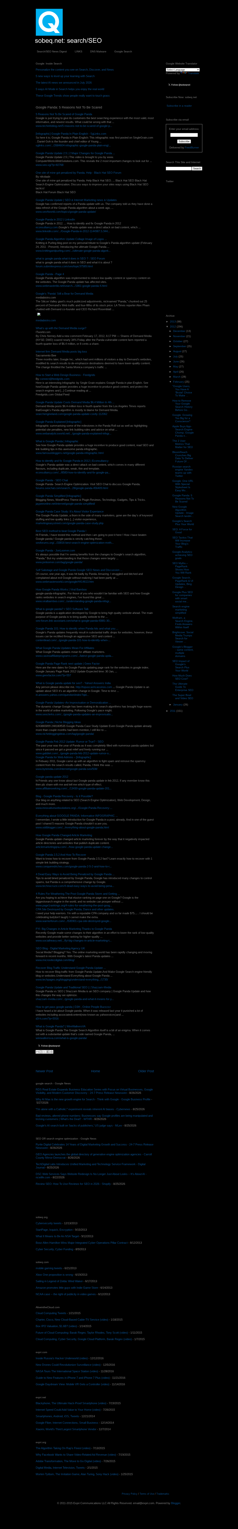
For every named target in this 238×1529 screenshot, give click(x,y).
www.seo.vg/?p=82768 (49, 164)
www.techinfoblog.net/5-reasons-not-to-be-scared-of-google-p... (74, 125)
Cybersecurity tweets (49, 1223)
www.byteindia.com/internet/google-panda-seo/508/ (66, 768)
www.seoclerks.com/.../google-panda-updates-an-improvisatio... (74, 714)
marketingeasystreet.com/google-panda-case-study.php (69, 523)
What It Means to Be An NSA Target (57, 1236)
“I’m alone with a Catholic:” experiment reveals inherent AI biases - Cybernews (83, 1109)
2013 (173, 321)
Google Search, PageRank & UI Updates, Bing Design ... (182, 582)
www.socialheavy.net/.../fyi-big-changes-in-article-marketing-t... (74, 940)
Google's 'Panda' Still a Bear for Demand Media (64, 293)
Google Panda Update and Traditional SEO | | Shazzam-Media (73, 987)
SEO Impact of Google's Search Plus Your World (180, 666)
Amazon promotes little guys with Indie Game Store (67, 1287)
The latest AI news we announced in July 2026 (64, 82)
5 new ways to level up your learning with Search (65, 76)
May (176, 366)
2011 (173, 710)
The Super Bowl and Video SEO (182, 697)
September (180, 346)
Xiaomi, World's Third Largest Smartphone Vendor (66, 1429)
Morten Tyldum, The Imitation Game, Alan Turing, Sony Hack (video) (77, 1474)
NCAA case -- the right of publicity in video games (66, 1294)
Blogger (175, 1503)
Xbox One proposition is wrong (54, 1274)
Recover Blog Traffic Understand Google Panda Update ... (71, 967)
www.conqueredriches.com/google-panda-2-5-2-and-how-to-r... (74, 866)
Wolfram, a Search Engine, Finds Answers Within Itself (182, 622)
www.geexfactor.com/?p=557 (53, 675)
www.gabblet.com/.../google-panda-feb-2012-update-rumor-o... (73, 753)
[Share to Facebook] (48, 1052)
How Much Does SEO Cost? (182, 677)
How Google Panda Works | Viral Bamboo (61, 589)
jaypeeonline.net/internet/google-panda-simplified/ (65, 503)
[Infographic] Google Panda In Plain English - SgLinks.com (71, 133)
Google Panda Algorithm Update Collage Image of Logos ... (71, 239)
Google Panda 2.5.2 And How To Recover (61, 854)
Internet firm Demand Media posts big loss (61, 351)
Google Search (123, 51)
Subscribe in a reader (179, 105)
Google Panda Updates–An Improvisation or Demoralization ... (73, 702)
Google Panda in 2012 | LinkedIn (55, 219)
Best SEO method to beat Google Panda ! (61, 531)
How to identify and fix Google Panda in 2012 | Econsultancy (72, 460)
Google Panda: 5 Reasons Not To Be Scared (183, 498)
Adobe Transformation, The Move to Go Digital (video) (68, 1461)
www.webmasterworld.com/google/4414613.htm (65, 581)
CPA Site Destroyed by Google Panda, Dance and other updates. (75, 909)
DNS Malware (98, 51)
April (176, 371)
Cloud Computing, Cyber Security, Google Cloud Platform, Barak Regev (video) (84, 1339)
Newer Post (44, 1071)
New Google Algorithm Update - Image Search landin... (183, 511)
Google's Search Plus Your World (183, 523)
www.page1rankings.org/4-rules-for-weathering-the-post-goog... (74, 905)
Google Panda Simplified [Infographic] (58, 495)
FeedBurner (192, 147)
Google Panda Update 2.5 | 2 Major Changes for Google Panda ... (75, 153)
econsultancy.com (47, 227)
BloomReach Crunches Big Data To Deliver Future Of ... (182, 457)
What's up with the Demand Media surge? (61, 328)
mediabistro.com (46, 320)
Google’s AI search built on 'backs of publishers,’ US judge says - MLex (79, 1125)
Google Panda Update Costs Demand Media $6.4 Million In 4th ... (75, 402)
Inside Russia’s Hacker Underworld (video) (62, 1358)
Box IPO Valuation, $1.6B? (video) (56, 1326)
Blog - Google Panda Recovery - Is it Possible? (64, 796)
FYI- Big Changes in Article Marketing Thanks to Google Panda (74, 928)
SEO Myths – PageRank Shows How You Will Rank (181, 568)
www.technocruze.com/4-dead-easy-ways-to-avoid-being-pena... (75, 885)
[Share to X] (44, 1052)
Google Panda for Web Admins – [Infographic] (63, 757)
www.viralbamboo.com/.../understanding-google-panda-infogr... (73, 601)
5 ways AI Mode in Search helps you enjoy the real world (70, 89)
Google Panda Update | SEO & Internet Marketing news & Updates (76, 200)
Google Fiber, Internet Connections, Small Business (67, 1422)
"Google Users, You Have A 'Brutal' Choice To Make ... (182, 391)
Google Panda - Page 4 (50, 274)
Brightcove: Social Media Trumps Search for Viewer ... (182, 637)
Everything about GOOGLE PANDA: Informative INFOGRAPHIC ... (77, 815)
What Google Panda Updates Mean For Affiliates (65, 648)
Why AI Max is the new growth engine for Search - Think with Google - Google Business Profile (93, 1099)
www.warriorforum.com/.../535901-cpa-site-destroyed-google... (73, 921)
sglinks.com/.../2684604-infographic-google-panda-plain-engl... (73, 145)
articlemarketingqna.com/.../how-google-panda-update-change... (74, 846)
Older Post (146, 1071)
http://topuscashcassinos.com (94, 687)
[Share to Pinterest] (51, 1052)
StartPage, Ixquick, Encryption (54, 1229)
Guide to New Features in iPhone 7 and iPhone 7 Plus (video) (73, 1377)
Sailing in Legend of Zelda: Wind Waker (59, 1281)
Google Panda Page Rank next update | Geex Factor (68, 663)
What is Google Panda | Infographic (57, 441)
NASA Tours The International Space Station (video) (67, 1371)
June (176, 361)
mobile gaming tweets (49, 1268)
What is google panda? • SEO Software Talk (62, 609)
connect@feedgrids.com (55, 378)
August (177, 351)
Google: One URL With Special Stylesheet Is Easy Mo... (182, 485)
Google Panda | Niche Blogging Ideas (58, 722)
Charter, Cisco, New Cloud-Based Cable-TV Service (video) (72, 1319)
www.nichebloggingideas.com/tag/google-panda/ (65, 733)
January (178, 704)
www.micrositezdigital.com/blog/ (55, 960)
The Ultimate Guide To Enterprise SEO (182, 687)
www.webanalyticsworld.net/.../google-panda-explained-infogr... (73, 433)
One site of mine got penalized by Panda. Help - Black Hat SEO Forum (78, 172)
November (179, 336)
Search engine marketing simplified (180, 609)
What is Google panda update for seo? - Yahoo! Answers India (73, 683)
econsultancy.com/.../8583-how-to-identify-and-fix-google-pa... (73, 472)
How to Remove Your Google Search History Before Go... (182, 405)
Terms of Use (147, 1493)
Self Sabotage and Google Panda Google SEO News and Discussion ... (79, 570)
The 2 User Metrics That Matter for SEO (182, 444)
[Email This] (37, 1052)
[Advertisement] (79, 1200)
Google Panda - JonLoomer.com (55, 550)
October (178, 341)
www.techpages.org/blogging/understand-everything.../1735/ (72, 979)
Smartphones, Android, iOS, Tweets (57, 1416)
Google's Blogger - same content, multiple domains (183, 651)
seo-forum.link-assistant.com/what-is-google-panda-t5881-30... (74, 620)
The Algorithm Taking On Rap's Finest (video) (63, 1448)
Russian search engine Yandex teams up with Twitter (182, 471)
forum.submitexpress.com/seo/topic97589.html (64, 266)
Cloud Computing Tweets (51, 1313)
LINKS (78, 51)
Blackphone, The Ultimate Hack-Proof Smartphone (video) (71, 1403)
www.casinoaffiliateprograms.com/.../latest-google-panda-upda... (74, 655)
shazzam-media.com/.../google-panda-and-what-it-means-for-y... (75, 999)
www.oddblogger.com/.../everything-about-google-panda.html (72, 827)
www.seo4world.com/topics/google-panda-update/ (66, 211)
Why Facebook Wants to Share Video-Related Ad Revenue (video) (76, 1454)
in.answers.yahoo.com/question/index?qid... (62, 694)
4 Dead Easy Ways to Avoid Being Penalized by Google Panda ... (75, 874)
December (179, 331)
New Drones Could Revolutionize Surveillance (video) (68, 1364)
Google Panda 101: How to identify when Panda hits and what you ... (77, 628)
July (175, 356)
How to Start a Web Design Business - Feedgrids (65, 374)
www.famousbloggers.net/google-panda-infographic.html (70, 453)
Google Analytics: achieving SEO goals (182, 555)
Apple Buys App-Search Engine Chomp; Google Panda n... (183, 431)
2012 (173, 326)
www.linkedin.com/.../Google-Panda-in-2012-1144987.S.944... (73, 231)
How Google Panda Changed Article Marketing (64, 835)
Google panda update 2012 (52, 776)
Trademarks (162, 1493)
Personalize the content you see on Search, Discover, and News (75, 69)
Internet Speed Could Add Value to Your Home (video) (68, 1409)
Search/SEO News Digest (52, 51)
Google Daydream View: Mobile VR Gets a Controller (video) (72, 1384)
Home (95, 1071)
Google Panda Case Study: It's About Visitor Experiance (70, 511)
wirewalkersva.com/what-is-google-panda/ (61, 1038)
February (179, 381)
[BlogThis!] (41, 1052)
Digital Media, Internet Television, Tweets (60, 1467)
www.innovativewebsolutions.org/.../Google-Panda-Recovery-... (74, 807)
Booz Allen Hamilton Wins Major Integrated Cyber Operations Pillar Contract (82, 1242)
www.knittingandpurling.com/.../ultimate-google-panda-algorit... (73, 250)
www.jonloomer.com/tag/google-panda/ (59, 562)
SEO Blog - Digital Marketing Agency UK (60, 948)
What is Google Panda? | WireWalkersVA (61, 1026)
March (177, 376)
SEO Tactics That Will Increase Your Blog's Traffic (182, 542)
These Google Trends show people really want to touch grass (73, 95)
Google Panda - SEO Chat (52, 480)
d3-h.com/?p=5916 (47, 1018)
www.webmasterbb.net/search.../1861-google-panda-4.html (71, 285)
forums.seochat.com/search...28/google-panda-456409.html (72, 488)
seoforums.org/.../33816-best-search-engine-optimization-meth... (75, 542)
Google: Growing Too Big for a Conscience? (182, 418)
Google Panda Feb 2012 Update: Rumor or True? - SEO (70, 741)
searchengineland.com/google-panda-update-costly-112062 (71, 413)
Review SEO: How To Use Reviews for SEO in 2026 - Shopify (73, 1183)
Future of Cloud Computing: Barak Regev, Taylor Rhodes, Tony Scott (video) (82, 1332)
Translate (193, 73)
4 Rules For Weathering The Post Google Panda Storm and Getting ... (78, 893)
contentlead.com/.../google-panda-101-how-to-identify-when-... (73, 640)
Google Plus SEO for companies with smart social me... (182, 597)
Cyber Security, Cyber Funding (54, 1249)
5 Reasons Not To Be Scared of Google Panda (64, 114)
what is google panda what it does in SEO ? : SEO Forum (70, 258)
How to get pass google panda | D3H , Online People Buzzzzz (73, 1006)
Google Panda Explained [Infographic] (58, 421)
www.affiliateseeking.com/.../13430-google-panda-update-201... (74, 788)
